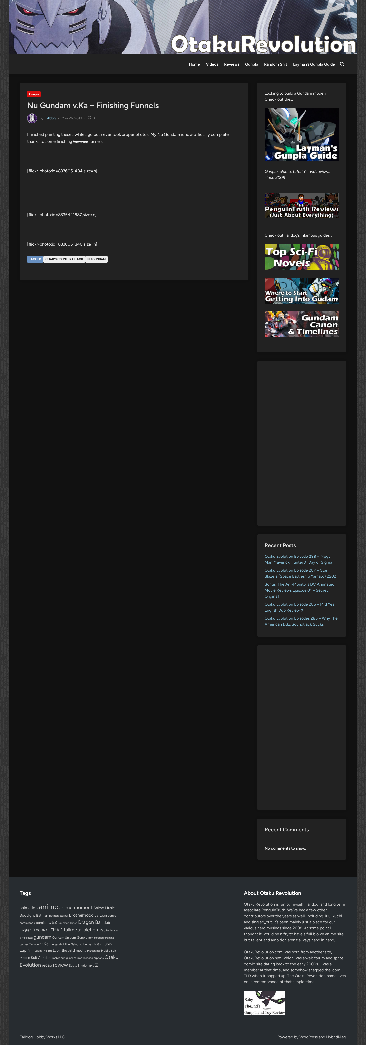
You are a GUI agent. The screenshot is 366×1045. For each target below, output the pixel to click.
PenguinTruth (273, 910)
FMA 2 (57, 929)
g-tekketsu (26, 937)
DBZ (52, 922)
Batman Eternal (58, 915)
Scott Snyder (78, 965)
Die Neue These (67, 923)
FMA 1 (46, 930)
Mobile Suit (108, 950)
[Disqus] (134, 351)
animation (29, 907)
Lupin (107, 944)
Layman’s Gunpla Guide (314, 64)
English (25, 930)
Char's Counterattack (64, 259)
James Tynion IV (31, 944)
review (60, 965)
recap (47, 965)
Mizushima (93, 950)
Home (194, 64)
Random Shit (275, 64)
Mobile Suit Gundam (35, 958)
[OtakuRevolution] (183, 26)
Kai (47, 943)
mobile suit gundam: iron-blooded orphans (78, 958)
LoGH (98, 944)
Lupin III (27, 950)
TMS (91, 965)
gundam (42, 937)
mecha (81, 950)
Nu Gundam (96, 259)
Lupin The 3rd (43, 950)
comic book (27, 923)
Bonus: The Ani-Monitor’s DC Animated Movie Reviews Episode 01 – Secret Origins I (299, 590)
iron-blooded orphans (101, 937)
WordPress (308, 1037)
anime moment (75, 907)
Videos (212, 64)
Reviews (231, 64)
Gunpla (251, 64)
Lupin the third (64, 950)
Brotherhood (81, 915)
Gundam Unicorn (64, 937)
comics (41, 923)
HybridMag (336, 1037)
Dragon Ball (90, 922)
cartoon (101, 915)
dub (107, 922)
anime (48, 906)
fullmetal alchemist (84, 930)
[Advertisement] (302, 443)
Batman (42, 915)
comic (112, 915)
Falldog (50, 118)
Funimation (112, 930)
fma (36, 930)
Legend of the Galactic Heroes (72, 944)
